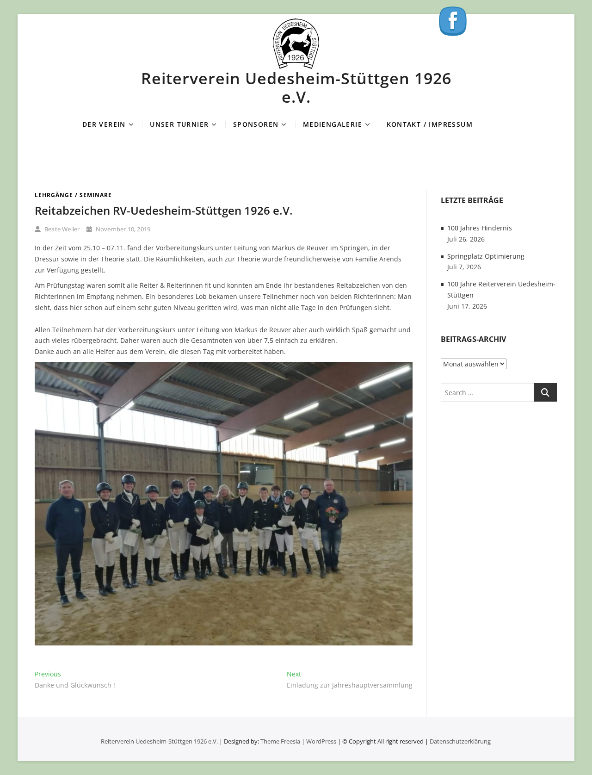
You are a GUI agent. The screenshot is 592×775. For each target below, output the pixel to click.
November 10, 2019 (122, 229)
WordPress (321, 741)
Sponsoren (256, 124)
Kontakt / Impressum (430, 124)
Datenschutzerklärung (460, 741)
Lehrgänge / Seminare (73, 195)
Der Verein (104, 124)
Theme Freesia (280, 741)
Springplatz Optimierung (485, 256)
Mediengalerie (332, 124)
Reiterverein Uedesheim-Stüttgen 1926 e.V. (296, 87)
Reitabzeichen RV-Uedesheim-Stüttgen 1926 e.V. (164, 210)
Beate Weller (61, 229)
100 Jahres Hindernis (479, 227)
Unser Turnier (179, 124)
